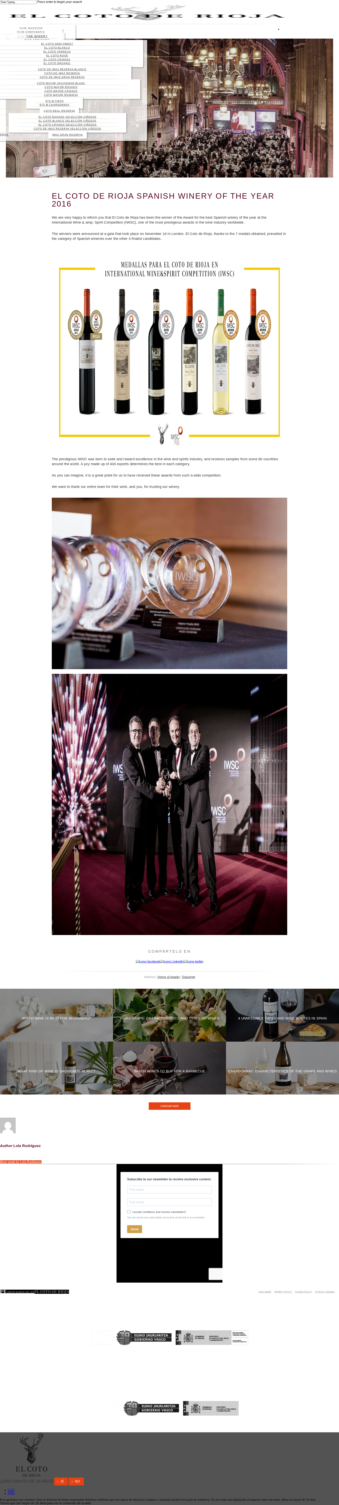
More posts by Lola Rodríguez (21, 1162)
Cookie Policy (303, 1292)
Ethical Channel (325, 1292)
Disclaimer (264, 1292)
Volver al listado (168, 977)
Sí (62, 1481)
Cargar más (169, 1106)
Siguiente (188, 977)
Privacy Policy (283, 1292)
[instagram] (282, 45)
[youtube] (282, 38)
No (77, 1481)
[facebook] (282, 32)
